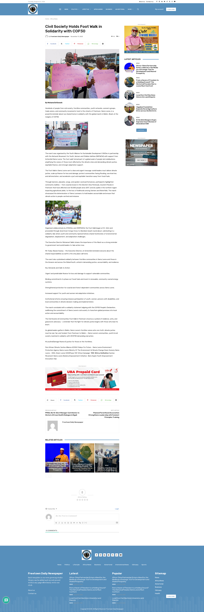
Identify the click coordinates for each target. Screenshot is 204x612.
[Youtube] (174, 1)
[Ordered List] (68, 522)
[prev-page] (46, 476)
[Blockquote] (74, 522)
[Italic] (59, 522)
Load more (140, 130)
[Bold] (56, 522)
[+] (86, 522)
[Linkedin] (162, 1)
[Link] (80, 522)
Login (117, 509)
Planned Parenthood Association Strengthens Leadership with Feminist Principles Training (104, 415)
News (57, 459)
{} (83, 522)
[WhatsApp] (172, 1)
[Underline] (62, 522)
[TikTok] (167, 1)
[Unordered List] (71, 522)
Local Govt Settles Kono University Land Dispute (107, 469)
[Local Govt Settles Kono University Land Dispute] (107, 458)
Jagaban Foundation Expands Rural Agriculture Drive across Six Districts (146, 109)
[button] (138, 9)
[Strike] (65, 522)
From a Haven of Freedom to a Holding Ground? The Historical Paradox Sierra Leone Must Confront (82, 467)
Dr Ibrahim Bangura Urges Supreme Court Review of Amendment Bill (146, 122)
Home (47, 19)
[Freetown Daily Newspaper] (47, 36)
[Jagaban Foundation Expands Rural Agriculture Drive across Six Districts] (129, 108)
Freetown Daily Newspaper (60, 36)
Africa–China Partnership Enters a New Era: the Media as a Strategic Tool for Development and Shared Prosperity (57, 466)
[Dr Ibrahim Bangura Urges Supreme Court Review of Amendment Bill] (129, 121)
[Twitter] (169, 1)
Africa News (53, 19)
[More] (103, 44)
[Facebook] (157, 1)
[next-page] (50, 476)
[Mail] (164, 1)
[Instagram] (159, 1)
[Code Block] (77, 522)
